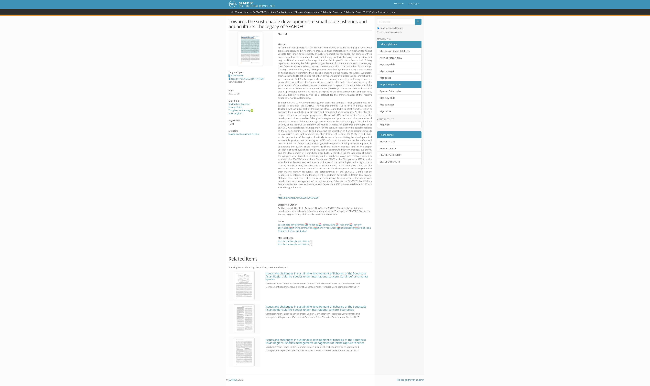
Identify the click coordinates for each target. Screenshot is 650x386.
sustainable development (291, 224)
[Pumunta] (418, 22)
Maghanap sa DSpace (392, 27)
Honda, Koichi (236, 107)
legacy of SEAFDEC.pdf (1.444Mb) (247, 78)
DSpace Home (242, 12)
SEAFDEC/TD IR (387, 141)
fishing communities (303, 227)
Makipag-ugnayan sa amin (410, 379)
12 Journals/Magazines (305, 12)
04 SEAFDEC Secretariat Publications (271, 12)
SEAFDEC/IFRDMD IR (390, 161)
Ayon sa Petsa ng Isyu (391, 57)
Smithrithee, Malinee (239, 103)
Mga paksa (385, 77)
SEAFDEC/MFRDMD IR (390, 154)
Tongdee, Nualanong (239, 110)
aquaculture (329, 224)
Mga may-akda (387, 64)
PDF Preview (236, 75)
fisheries (313, 224)
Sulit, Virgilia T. (236, 113)
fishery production (297, 230)
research (344, 224)
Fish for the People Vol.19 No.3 (359, 12)
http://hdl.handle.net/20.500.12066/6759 (298, 197)
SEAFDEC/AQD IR (388, 148)
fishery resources (327, 227)
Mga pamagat (387, 71)
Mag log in (385, 124)
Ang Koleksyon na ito (391, 32)
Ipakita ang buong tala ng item (244, 133)
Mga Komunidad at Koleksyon (395, 50)
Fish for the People (330, 12)
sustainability (348, 227)
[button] (399, 3)
